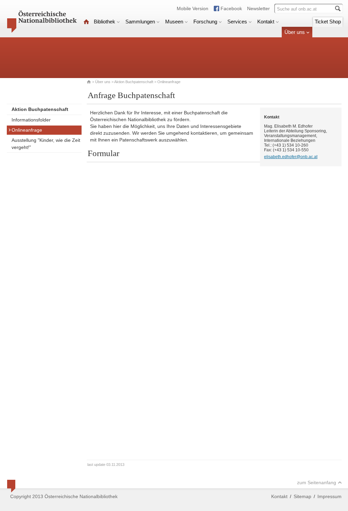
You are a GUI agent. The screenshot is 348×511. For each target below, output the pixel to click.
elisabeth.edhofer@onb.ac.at (290, 156)
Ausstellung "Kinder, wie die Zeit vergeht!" (46, 143)
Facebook (231, 8)
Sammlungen (140, 21)
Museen (174, 21)
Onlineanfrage (27, 130)
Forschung (205, 21)
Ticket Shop (328, 21)
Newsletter (258, 8)
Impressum (329, 496)
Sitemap (302, 496)
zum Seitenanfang (316, 482)
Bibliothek (104, 21)
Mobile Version (192, 8)
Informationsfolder (31, 119)
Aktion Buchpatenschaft (133, 82)
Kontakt (265, 21)
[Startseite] (86, 21)
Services (237, 21)
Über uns (294, 32)
